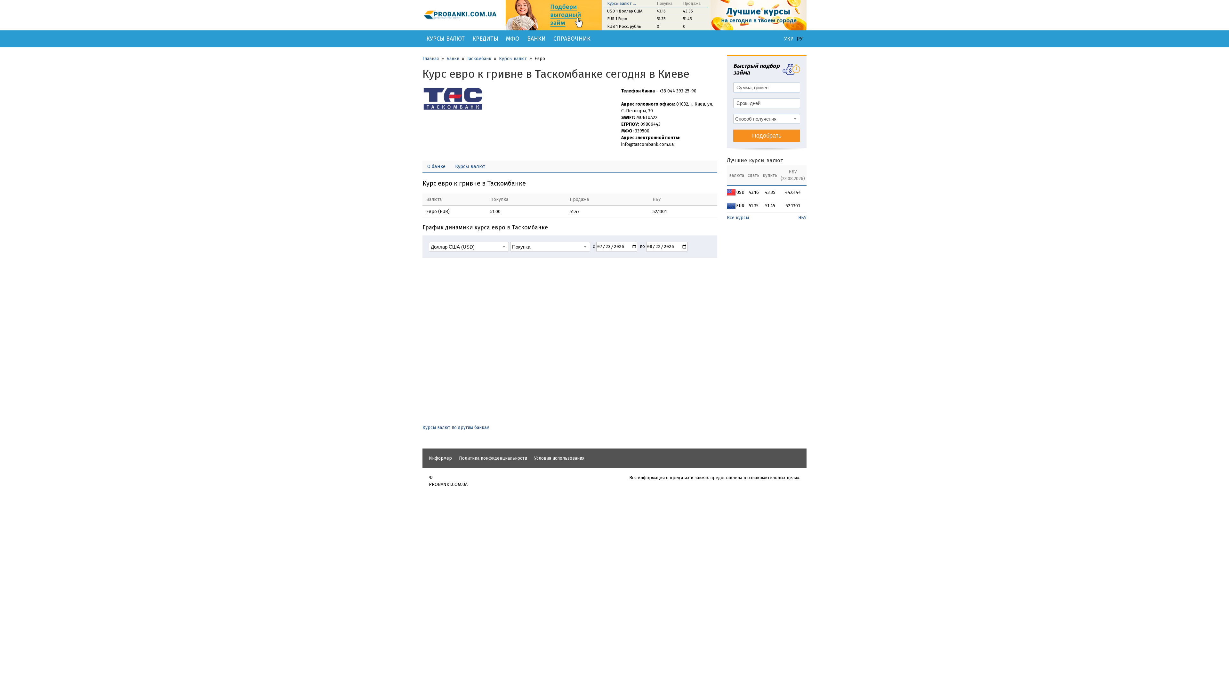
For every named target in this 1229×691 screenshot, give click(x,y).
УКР (788, 39)
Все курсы (738, 217)
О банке (436, 166)
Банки (536, 38)
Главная (430, 58)
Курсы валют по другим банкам (455, 427)
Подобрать (766, 135)
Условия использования (559, 458)
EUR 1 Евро (617, 18)
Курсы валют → (622, 3)
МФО (512, 38)
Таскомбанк (479, 58)
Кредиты (485, 38)
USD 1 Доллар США (624, 11)
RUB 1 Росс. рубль (624, 26)
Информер (440, 458)
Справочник (571, 38)
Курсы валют (445, 38)
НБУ (802, 217)
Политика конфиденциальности (493, 458)
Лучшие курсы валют (755, 160)
